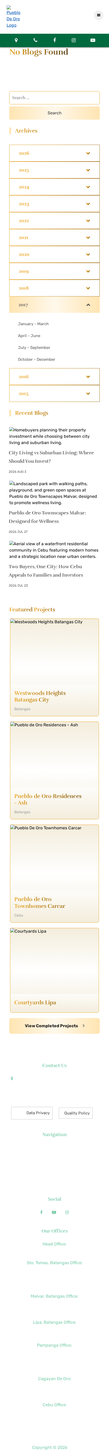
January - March (33, 324)
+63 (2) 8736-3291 (54, 1270)
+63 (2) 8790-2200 (54, 1251)
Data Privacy (38, 1113)
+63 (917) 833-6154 (54, 1352)
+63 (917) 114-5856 (54, 1311)
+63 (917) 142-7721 (55, 1329)
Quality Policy (77, 1113)
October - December (36, 359)
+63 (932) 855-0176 (54, 1367)
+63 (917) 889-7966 (54, 1427)
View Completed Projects (52, 1025)
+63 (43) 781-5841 (54, 1277)
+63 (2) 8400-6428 (55, 1303)
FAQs (54, 1177)
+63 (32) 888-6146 (54, 1412)
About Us (55, 1147)
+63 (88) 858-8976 (55, 1386)
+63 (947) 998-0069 (54, 1285)
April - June (29, 335)
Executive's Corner (54, 1162)
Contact (54, 1184)
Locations (54, 1169)
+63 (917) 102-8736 (54, 1393)
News (54, 1155)
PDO (73, 1447)
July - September (34, 347)
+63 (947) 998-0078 (54, 1360)
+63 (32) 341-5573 (55, 1419)
